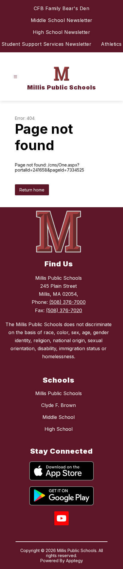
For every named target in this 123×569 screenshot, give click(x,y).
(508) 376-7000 (67, 302)
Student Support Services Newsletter (46, 44)
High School (58, 429)
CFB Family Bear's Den (62, 8)
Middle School (58, 417)
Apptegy (74, 560)
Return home (31, 189)
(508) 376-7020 (64, 310)
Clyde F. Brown (58, 405)
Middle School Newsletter (62, 20)
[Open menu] (15, 76)
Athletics (111, 44)
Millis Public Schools (58, 393)
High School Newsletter (61, 32)
